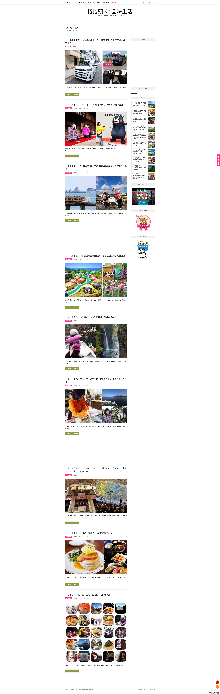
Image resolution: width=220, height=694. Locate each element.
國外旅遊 (106, 2)
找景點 (88, 2)
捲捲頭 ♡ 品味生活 (110, 12)
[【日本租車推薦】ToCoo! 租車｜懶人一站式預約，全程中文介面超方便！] (96, 67)
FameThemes (151, 689)
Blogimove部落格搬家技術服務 (211, 693)
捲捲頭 (74, 46)
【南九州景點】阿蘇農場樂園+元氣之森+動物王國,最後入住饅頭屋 (95, 256)
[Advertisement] (96, 241)
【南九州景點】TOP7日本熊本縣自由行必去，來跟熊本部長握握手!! (96, 105)
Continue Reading (72, 94)
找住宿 (74, 2)
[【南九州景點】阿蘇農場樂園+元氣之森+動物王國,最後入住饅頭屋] (96, 279)
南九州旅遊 (68, 108)
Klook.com (134, 93)
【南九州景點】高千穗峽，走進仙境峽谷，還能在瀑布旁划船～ (94, 317)
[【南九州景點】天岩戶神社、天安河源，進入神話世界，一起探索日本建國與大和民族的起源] (96, 495)
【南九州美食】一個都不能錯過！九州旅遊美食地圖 (88, 533)
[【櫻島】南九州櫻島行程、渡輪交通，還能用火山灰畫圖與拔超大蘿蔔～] (96, 406)
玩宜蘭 (67, 2)
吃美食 (81, 2)
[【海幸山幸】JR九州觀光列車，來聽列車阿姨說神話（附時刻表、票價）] (96, 193)
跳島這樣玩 (97, 2)
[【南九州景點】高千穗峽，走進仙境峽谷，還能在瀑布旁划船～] (96, 341)
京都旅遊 (68, 46)
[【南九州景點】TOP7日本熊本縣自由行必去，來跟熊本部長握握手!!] (96, 128)
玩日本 (114, 2)
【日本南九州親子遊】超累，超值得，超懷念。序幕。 (89, 595)
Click (218, 160)
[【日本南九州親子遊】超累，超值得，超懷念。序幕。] (96, 632)
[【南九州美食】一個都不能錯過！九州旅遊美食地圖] (96, 557)
